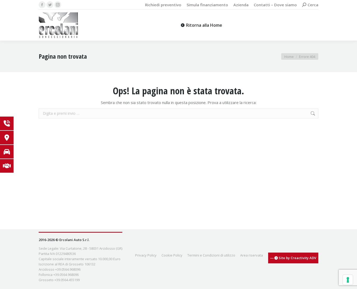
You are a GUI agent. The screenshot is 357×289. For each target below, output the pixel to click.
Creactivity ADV (303, 257)
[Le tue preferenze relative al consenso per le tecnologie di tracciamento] (348, 280)
